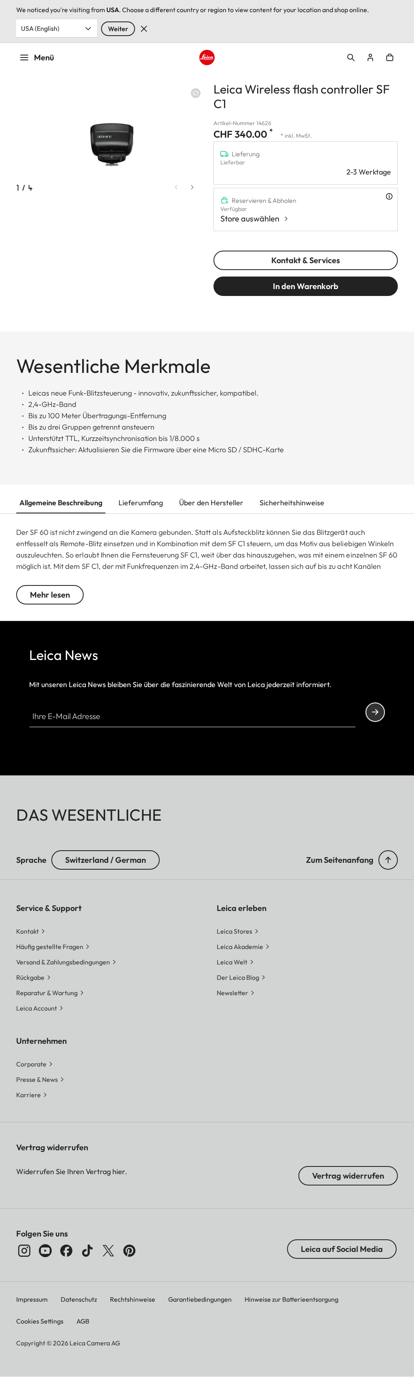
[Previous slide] (176, 187)
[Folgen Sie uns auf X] (108, 1251)
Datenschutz (79, 1299)
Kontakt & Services (305, 260)
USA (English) (40, 28)
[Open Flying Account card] (370, 57)
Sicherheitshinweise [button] (292, 502)
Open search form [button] (351, 57)
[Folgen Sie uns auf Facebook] (66, 1251)
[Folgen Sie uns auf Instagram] (24, 1251)
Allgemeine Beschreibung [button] (60, 502)
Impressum (32, 1299)
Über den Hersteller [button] (211, 502)
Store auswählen (249, 218)
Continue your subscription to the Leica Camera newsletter (375, 712)
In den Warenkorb (305, 286)
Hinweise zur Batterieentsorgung (291, 1299)
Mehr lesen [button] (50, 595)
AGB (82, 1321)
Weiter (118, 29)
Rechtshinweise (132, 1299)
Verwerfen (144, 29)
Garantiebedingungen (200, 1299)
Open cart (390, 57)
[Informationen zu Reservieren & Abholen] (389, 196)
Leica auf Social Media (342, 1249)
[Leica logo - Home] (207, 57)
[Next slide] (192, 187)
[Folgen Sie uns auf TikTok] (87, 1251)
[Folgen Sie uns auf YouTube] (45, 1251)
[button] (388, 860)
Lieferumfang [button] (140, 502)
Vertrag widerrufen (348, 1176)
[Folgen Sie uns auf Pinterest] (129, 1251)
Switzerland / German (105, 860)
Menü (44, 57)
